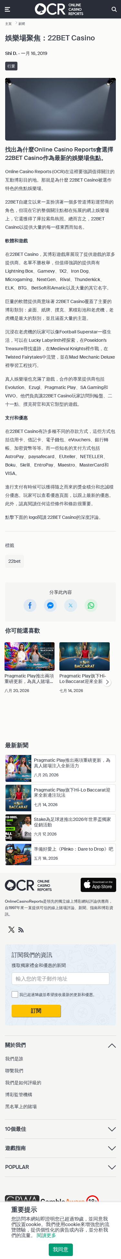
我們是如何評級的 (23, 1083)
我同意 (60, 1249)
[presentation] (107, 682)
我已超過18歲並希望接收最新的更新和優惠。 (58, 994)
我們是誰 (14, 1059)
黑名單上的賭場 (21, 1106)
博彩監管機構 (18, 1094)
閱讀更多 (46, 1235)
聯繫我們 (14, 1071)
